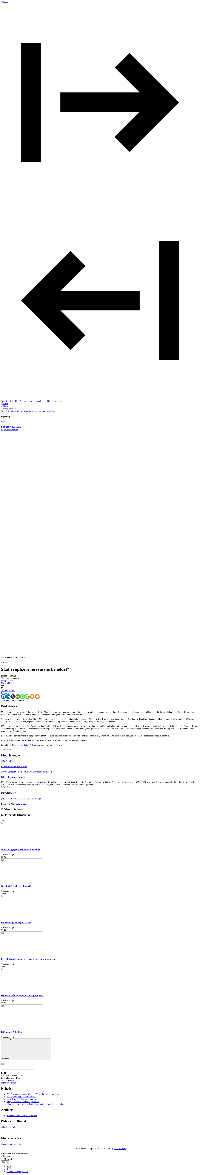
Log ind (5, 1162)
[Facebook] (3, 696)
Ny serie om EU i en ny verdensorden (23, 1099)
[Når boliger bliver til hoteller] (21, 880)
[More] (37, 696)
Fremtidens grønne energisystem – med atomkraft (28, 959)
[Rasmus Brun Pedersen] (8, 761)
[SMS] (27, 696)
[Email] (17, 696)
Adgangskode (7, 1156)
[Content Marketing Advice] (21, 799)
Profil (9, 1166)
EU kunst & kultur (11, 1032)
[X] (13, 696)
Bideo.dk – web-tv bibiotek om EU (22, 1115)
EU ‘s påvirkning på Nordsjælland (21, 1096)
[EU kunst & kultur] (21, 1026)
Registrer (10, 1169)
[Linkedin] (8, 696)
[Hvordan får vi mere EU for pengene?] (21, 990)
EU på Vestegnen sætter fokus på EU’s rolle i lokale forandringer (34, 1094)
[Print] (32, 696)
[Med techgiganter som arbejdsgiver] (21, 844)
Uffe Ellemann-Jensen (13, 776)
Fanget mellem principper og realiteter (23, 1101)
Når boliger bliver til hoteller (17, 886)
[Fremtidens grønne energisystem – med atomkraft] (21, 953)
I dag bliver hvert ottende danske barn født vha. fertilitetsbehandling (35, 1104)
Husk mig (8, 1159)
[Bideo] (4, 2)
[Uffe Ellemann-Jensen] (26, 772)
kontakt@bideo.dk (9, 1083)
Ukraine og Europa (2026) (16, 922)
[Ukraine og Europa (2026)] (21, 917)
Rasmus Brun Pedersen (14, 766)
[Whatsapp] (22, 696)
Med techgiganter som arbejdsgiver (20, 849)
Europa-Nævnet (56, 745)
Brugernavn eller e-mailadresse (14, 1153)
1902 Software (120, 1148)
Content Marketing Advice (24, 745)
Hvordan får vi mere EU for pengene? (22, 995)
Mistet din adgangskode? (17, 1171)
